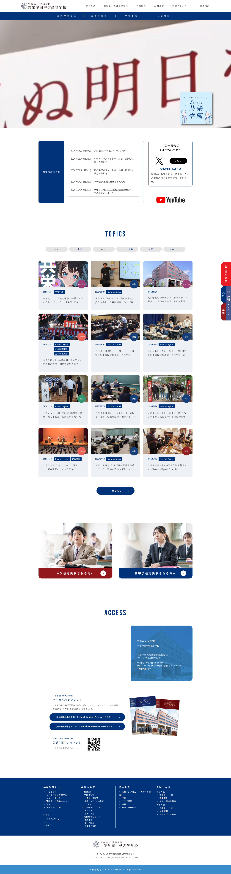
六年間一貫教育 (91, 798)
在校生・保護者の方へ (116, 5)
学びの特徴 (89, 794)
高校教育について (92, 816)
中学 (80, 249)
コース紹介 (89, 823)
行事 (124, 798)
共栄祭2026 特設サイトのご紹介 (109, 150)
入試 (150, 249)
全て (56, 249)
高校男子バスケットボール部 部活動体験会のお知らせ (113, 172)
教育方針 (88, 791)
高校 (103, 249)
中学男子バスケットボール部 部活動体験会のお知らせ (113, 160)
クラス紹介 (89, 813)
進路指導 (88, 819)
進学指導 (88, 810)
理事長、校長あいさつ (56, 801)
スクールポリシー (54, 798)
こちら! (178, 160)
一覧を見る (115, 490)
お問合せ (159, 5)
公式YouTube (52, 819)
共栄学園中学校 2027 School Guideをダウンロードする (83, 717)
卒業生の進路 (90, 826)
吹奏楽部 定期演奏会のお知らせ (109, 181)
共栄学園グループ (54, 807)
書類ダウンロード (182, 5)
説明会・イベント (168, 794)
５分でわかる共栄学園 (56, 794)
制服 (124, 804)
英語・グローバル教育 (94, 801)
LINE (48, 825)
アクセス (91, 5)
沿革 (48, 804)
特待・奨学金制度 (168, 801)
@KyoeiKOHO (170, 169)
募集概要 (164, 798)
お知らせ (174, 249)
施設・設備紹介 (129, 807)
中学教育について (92, 807)
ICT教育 (88, 804)
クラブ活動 (127, 249)
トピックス (51, 791)
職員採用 (205, 5)
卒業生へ (141, 5)
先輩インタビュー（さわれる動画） (135, 793)
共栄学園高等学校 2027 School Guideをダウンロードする (84, 726)
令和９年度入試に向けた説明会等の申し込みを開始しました (113, 191)
